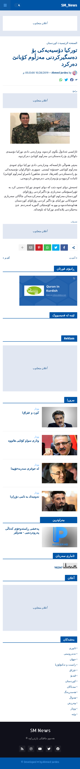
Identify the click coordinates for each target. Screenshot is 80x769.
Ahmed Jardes (51, 762)
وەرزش (72, 703)
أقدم (7, 258)
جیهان (73, 659)
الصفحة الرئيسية (68, 43)
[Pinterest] (39, 247)
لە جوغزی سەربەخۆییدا (25, 468)
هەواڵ (72, 697)
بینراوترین (59, 520)
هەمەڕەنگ (70, 692)
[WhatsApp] (60, 80)
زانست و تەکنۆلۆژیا (65, 664)
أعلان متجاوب (40, 23)
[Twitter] (66, 80)
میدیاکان (71, 686)
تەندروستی (70, 653)
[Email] (30, 247)
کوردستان (52, 43)
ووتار (73, 708)
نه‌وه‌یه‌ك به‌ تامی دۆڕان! (24, 496)
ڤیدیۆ (73, 675)
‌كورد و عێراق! (30, 412)
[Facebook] (71, 80)
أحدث (72, 258)
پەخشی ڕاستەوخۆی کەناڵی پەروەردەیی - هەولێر (22, 530)
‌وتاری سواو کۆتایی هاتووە (23, 440)
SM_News (69, 5)
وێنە (74, 714)
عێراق (72, 670)
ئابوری (72, 648)
